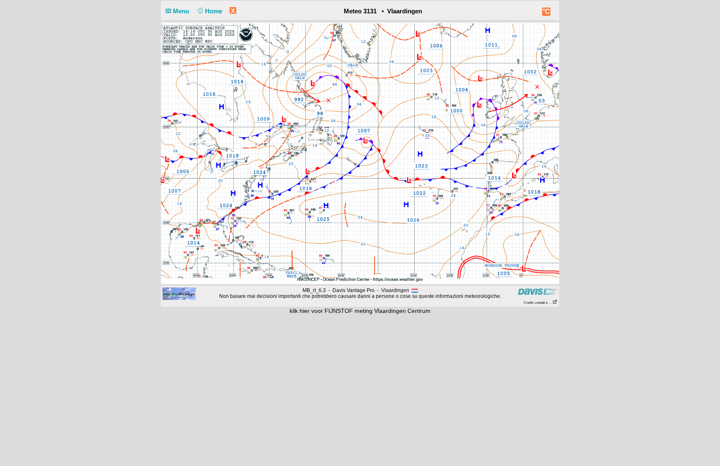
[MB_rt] (179, 293)
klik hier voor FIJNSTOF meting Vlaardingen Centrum (360, 310)
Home (214, 11)
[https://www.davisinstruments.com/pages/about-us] (538, 291)
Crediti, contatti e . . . (538, 303)
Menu (181, 11)
